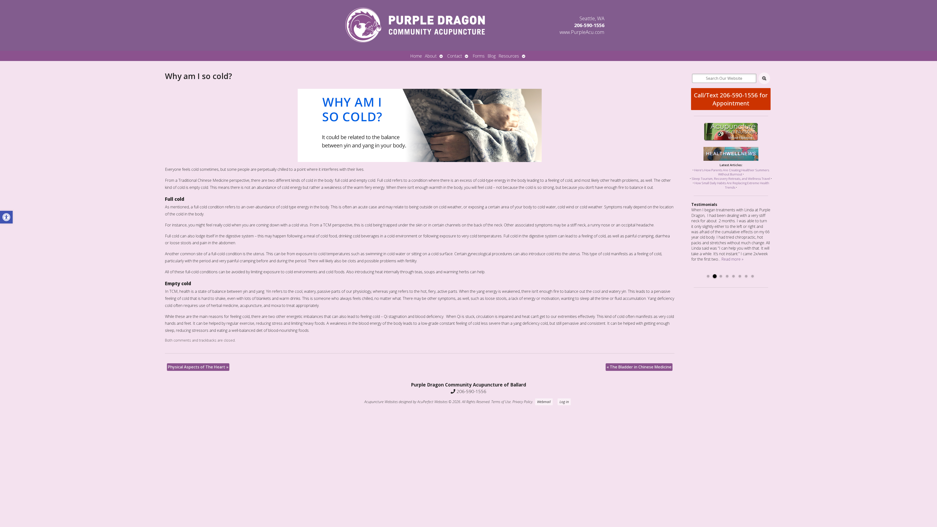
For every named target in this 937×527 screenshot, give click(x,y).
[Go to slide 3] (720, 276)
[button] (6, 217)
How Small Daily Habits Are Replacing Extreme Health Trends (731, 185)
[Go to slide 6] (739, 276)
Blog (492, 56)
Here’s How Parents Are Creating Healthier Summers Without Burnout (731, 172)
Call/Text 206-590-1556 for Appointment (731, 99)
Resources (509, 56)
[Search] (764, 78)
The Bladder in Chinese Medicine (639, 367)
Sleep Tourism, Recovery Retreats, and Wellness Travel (731, 178)
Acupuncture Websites (381, 401)
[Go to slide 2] (714, 276)
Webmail (544, 401)
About (431, 56)
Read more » (732, 259)
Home (416, 56)
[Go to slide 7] (746, 276)
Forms (479, 56)
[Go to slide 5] (733, 276)
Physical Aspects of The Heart (198, 367)
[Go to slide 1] (708, 276)
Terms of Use (501, 401)
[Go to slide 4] (727, 276)
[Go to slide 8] (752, 276)
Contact (454, 56)
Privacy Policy (522, 401)
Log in (564, 401)
